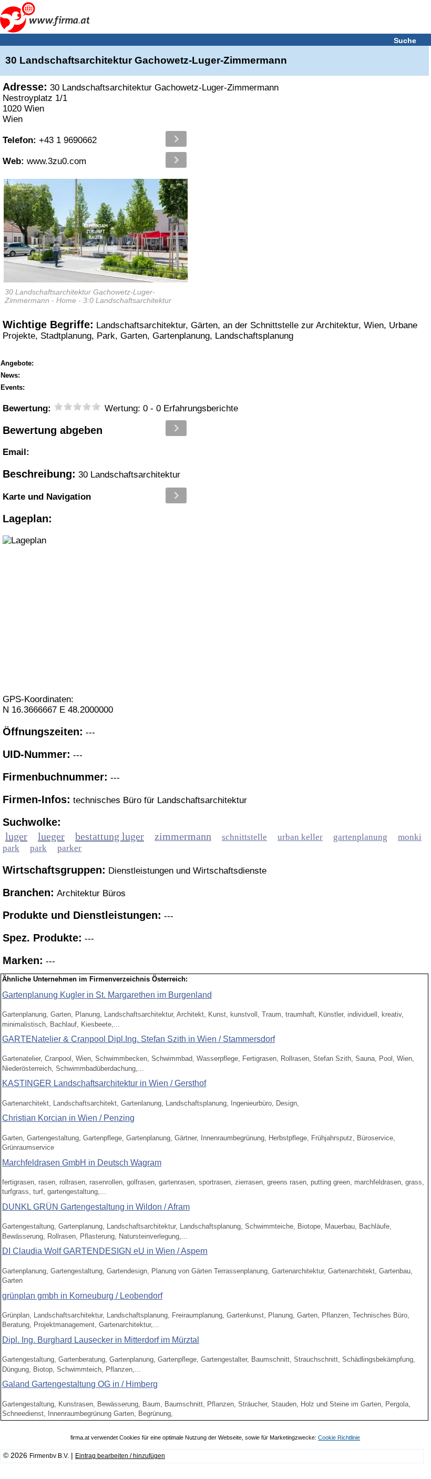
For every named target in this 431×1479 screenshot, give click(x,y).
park (38, 848)
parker (69, 848)
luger (16, 836)
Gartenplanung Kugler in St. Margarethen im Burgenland (107, 994)
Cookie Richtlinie (339, 1437)
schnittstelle (244, 837)
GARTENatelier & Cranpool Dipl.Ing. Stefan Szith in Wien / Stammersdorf (138, 1039)
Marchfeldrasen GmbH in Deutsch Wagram (81, 1162)
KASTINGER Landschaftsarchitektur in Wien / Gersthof (104, 1083)
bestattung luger (109, 836)
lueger (51, 836)
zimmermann (183, 836)
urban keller (300, 837)
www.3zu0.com (44, 161)
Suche (405, 40)
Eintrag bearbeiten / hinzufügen (120, 1456)
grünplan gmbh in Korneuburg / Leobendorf (82, 1295)
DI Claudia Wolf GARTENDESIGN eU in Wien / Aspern (105, 1251)
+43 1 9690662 (50, 140)
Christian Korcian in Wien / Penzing (68, 1117)
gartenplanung (360, 837)
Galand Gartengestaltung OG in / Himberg (80, 1384)
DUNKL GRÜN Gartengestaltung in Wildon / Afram (96, 1206)
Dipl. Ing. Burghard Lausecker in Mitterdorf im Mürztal (100, 1339)
